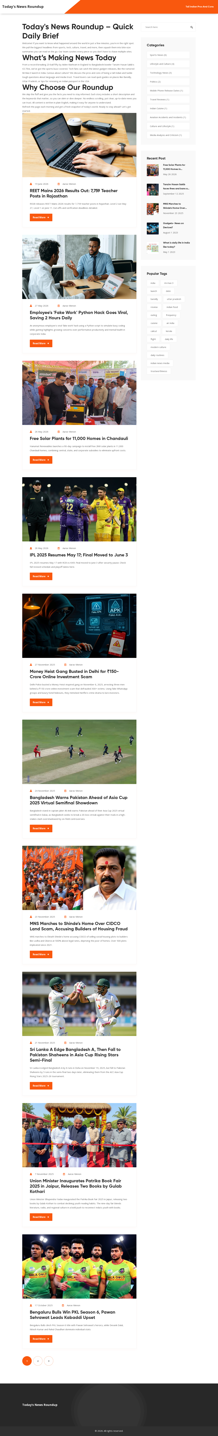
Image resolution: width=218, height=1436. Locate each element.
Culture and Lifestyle (162, 126)
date (168, 290)
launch (154, 290)
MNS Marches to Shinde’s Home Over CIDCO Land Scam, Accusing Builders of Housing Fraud (79, 926)
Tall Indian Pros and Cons (200, 7)
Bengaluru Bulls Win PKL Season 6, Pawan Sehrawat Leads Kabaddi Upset (72, 1315)
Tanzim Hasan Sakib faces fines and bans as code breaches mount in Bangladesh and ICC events (176, 187)
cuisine (154, 323)
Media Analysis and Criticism (166, 135)
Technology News (161, 72)
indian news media (160, 363)
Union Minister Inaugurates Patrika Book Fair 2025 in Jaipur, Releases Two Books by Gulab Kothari (76, 1186)
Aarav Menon (69, 183)
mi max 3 (169, 282)
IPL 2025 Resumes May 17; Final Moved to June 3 (79, 555)
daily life (169, 339)
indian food (172, 307)
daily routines (157, 355)
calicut (154, 331)
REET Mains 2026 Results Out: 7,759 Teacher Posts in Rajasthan (74, 194)
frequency (171, 315)
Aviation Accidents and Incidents (168, 117)
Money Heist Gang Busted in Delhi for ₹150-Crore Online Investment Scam (74, 674)
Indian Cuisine (158, 108)
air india (170, 323)
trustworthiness (159, 371)
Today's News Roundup (23, 7)
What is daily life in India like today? (176, 245)
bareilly (154, 298)
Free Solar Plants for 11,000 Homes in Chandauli (79, 439)
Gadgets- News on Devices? (173, 225)
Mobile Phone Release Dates (166, 90)
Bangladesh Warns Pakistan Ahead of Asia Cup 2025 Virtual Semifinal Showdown (79, 800)
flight (153, 339)
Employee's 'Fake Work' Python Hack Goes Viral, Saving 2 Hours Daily (79, 315)
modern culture (158, 347)
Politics (155, 81)
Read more (39, 217)
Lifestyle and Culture (162, 63)
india (153, 282)
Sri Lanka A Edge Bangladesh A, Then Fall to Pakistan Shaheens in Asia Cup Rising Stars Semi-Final (75, 1055)
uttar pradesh (174, 298)
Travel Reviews (159, 99)
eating (154, 315)
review (154, 307)
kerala (169, 331)
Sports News (158, 54)
